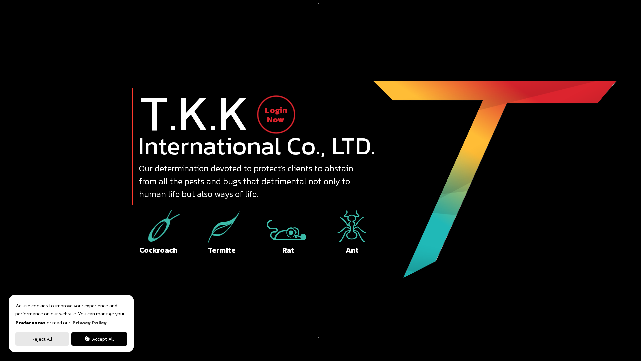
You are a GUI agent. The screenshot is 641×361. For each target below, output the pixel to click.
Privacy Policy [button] (89, 322)
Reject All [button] (42, 339)
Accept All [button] (102, 339)
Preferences (30, 322)
